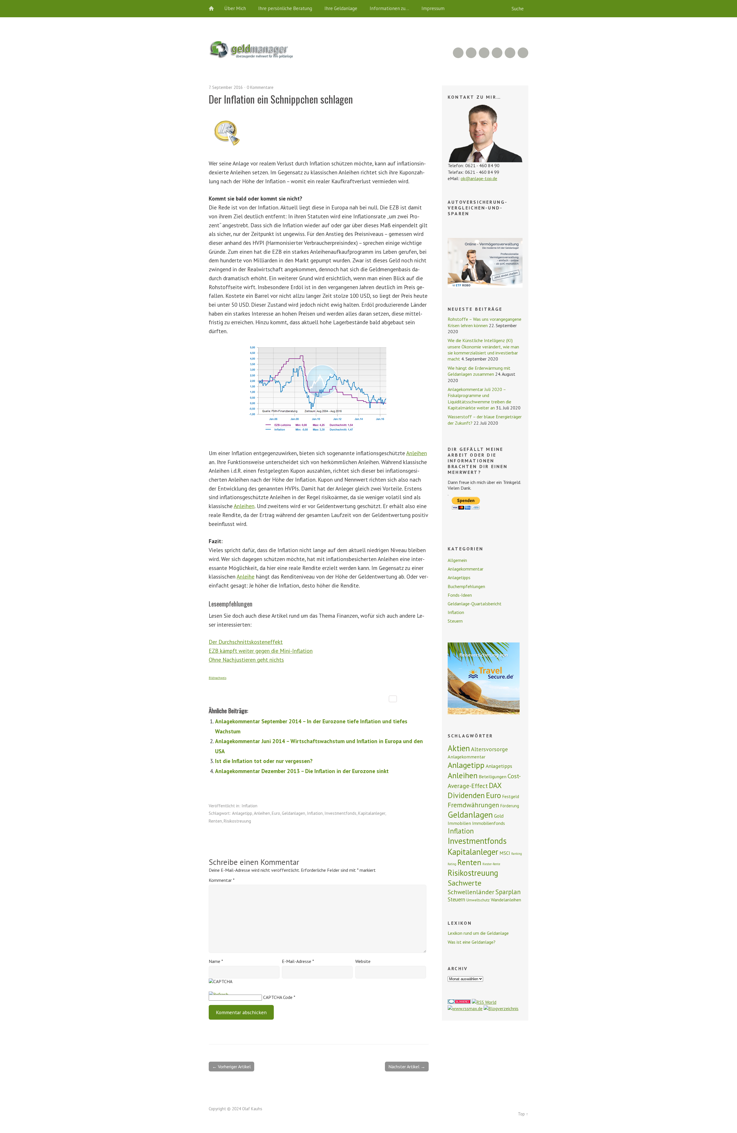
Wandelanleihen (506, 900)
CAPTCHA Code (277, 997)
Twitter (523, 52)
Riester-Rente (491, 864)
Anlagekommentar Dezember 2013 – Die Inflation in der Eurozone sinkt (302, 771)
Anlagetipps (459, 577)
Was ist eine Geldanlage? (471, 942)
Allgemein (457, 560)
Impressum (433, 8)
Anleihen (416, 453)
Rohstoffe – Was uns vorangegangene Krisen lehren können (484, 322)
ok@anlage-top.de (479, 178)
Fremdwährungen (473, 804)
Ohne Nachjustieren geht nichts (246, 659)
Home (214, 8)
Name (216, 961)
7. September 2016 (226, 87)
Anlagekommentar (465, 569)
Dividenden (466, 795)
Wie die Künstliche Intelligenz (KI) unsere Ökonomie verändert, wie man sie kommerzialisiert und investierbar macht (483, 349)
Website (363, 961)
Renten (215, 821)
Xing (471, 52)
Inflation (249, 805)
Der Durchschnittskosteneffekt (246, 641)
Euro (276, 813)
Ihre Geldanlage (340, 8)
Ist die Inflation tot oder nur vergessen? (264, 760)
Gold (499, 816)
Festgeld (510, 796)
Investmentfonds (340, 813)
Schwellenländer (471, 892)
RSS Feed (458, 52)
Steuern (455, 621)
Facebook (510, 52)
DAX (495, 785)
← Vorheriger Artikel (231, 1066)
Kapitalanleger (371, 813)
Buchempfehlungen (466, 586)
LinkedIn (484, 52)
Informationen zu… (389, 8)
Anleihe (245, 576)
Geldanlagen (293, 813)
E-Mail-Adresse (298, 961)
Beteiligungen (492, 776)
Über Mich (235, 8)
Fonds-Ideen (460, 595)
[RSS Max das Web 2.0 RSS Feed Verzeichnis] (465, 1008)
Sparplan (508, 892)
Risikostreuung (237, 821)
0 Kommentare (260, 87)
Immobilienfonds (488, 823)
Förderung (509, 805)
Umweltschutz (478, 900)
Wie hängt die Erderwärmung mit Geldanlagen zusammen (479, 371)
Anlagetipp (242, 813)
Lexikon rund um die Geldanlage (478, 933)
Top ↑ (523, 1114)
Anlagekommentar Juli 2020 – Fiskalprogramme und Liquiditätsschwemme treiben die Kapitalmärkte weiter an (479, 398)
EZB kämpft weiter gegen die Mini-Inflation (261, 650)
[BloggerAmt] (501, 1008)
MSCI (504, 853)
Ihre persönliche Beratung (285, 8)
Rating (452, 864)
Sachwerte (464, 883)
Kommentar (221, 880)
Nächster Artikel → (406, 1066)
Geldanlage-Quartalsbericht (475, 603)
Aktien (459, 748)
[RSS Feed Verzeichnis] (484, 1002)
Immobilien (459, 823)
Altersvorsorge (489, 749)
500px (497, 52)
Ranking (516, 854)
